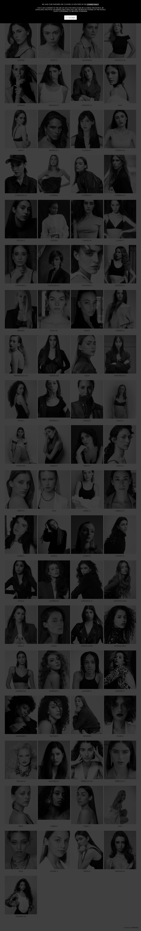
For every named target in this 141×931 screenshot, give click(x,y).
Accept (71, 17)
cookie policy (93, 4)
